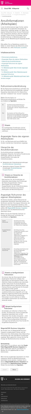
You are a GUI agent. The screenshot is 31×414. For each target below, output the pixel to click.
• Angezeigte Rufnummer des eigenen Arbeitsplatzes (11, 64)
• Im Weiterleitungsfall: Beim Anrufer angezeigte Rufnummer (14, 69)
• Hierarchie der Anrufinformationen (11, 61)
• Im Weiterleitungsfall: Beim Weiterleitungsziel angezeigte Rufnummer (14, 73)
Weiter (14, 369)
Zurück (5, 369)
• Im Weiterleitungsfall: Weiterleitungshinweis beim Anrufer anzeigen (15, 77)
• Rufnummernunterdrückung (9, 57)
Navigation (1, 8)
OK (2, 411)
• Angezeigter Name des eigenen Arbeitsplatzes (14, 59)
